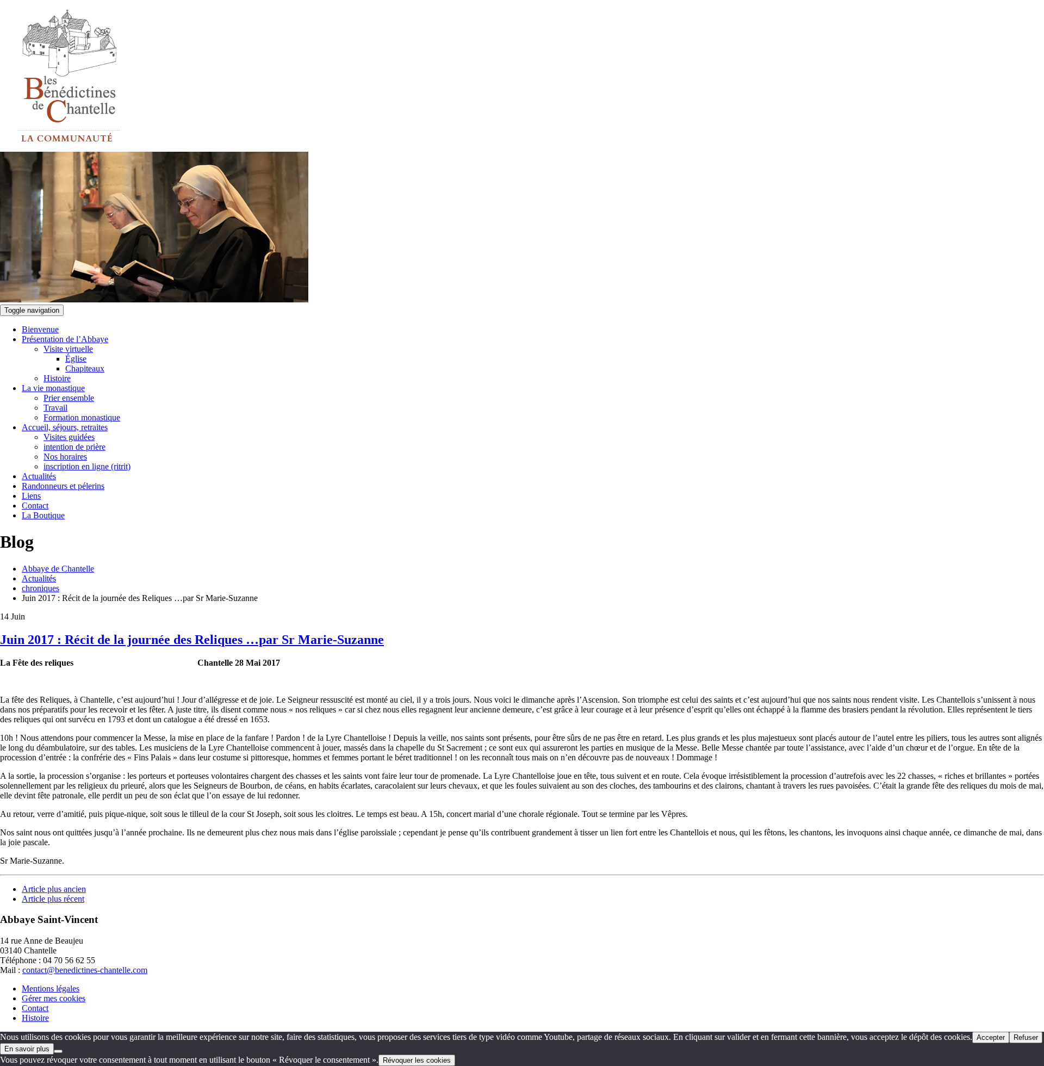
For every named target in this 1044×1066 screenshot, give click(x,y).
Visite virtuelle (68, 349)
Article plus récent (53, 898)
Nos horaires (65, 456)
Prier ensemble (69, 397)
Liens (31, 495)
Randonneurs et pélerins (63, 486)
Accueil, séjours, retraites (65, 427)
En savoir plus (26, 1049)
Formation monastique (82, 417)
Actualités (39, 476)
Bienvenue (40, 329)
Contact (35, 505)
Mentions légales (50, 988)
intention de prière (74, 446)
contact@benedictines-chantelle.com (84, 970)
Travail (55, 407)
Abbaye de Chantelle (58, 568)
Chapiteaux (84, 368)
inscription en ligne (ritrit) (87, 466)
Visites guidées (69, 437)
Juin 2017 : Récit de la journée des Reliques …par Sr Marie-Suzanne (192, 640)
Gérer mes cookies (53, 998)
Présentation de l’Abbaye (65, 339)
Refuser (1026, 1037)
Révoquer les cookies (417, 1060)
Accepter (991, 1037)
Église (75, 358)
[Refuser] (58, 1051)
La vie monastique (53, 388)
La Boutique (43, 515)
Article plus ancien (54, 889)
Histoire (57, 378)
